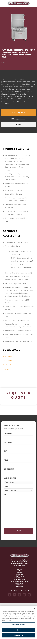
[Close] (35, 608)
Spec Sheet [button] (7, 356)
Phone (7, 460)
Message (7, 495)
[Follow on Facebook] (9, 595)
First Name (8, 433)
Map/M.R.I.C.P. (19, 583)
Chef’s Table (19, 576)
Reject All (18, 630)
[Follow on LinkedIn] (24, 595)
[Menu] (2, 3)
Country (7, 486)
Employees (19, 585)
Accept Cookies (18, 635)
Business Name (10, 469)
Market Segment (11, 478)
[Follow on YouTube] (29, 595)
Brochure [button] (7, 369)
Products (19, 569)
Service (19, 572)
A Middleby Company (18, 119)
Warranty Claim (19, 579)
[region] (18, 622)
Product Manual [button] (9, 365)
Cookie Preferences (18, 624)
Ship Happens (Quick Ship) (19, 581)
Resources (19, 574)
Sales (19, 571)
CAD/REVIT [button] (7, 361)
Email (6, 451)
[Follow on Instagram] (14, 595)
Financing (19, 586)
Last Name (8, 442)
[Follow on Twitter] (19, 595)
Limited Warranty (19, 578)
